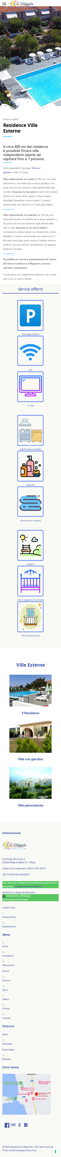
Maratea (6, 1059)
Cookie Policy (8, 907)
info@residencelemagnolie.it (28, 886)
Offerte (6, 1008)
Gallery (5, 999)
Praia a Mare (8, 1049)
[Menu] (4, 4)
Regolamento (9, 926)
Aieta (5, 1034)
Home (5, 946)
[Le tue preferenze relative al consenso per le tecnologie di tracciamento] (55, 1151)
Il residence (7, 956)
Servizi (5, 971)
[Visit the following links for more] (7, 1125)
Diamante (7, 1044)
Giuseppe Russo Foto (26, 1150)
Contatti (6, 1018)
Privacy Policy (9, 917)
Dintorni (6, 980)
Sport (5, 990)
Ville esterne (8, 965)
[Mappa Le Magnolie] (30, 1094)
